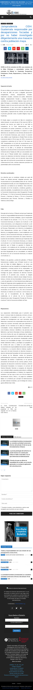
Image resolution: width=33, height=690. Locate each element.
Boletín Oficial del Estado (16, 670)
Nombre (16, 618)
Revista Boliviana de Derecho (16, 671)
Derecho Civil (4, 445)
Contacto (19, 683)
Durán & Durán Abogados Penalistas (10, 688)
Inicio (2, 21)
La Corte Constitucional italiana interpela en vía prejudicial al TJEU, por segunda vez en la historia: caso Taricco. (8, 409)
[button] (31, 17)
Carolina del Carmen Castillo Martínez (15, 554)
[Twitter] (16, 608)
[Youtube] (20, 608)
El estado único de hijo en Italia (25, 406)
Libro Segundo (5, 3)
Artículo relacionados (7, 437)
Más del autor (17, 437)
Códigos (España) (16, 666)
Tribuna (3, 554)
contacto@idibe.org (20, 603)
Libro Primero (29, 2)
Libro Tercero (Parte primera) (16, 3)
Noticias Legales (4, 562)
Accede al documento (6, 77)
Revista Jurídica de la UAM (16, 673)
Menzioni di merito (6, 560)
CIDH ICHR (7, 21)
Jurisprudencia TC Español (16, 668)
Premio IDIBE (5, 567)
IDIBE (4, 44)
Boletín (13, 683)
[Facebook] (12, 608)
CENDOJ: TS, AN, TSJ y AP (16, 664)
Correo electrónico (17, 622)
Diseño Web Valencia (26, 688)
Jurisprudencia (9, 23)
